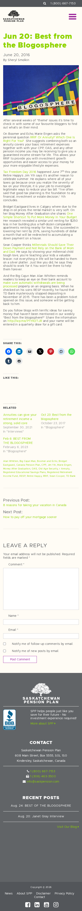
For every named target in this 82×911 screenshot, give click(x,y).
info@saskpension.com (43, 781)
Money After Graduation (16, 468)
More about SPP (42, 723)
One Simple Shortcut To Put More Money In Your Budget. (40, 215)
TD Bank (71, 475)
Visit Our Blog (67, 827)
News (9, 893)
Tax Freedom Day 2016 (19, 172)
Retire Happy (34, 475)
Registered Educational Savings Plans (24, 472)
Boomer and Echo (47, 461)
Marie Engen (64, 464)
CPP (43, 464)
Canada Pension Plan (28, 464)
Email (13, 630)
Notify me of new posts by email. (35, 651)
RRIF (45, 475)
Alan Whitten (10, 461)
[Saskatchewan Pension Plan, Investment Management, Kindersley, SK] (9, 719)
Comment (16, 564)
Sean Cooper (57, 475)
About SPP (24, 893)
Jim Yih (52, 464)
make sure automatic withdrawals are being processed (34, 284)
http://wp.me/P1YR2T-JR (25, 321)
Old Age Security (48, 468)
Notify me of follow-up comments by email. (42, 644)
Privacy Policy (64, 893)
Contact (39, 897)
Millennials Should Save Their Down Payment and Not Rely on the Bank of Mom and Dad (38, 248)
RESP (22, 475)
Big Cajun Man (28, 461)
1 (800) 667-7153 (62, 3)
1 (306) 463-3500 (43, 776)
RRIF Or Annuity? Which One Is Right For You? (39, 139)
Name (13, 616)
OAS (34, 468)
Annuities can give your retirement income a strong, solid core (20, 419)
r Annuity (64, 468)
